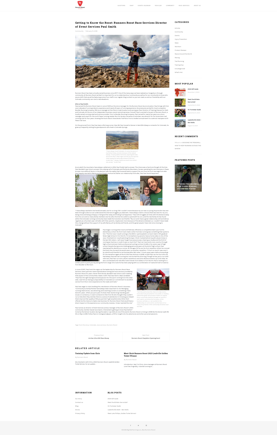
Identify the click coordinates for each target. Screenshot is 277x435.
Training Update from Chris (87, 353)
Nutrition (178, 47)
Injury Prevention (181, 39)
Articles (177, 28)
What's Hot (179, 72)
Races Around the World (183, 54)
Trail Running (179, 61)
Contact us (79, 402)
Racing (177, 58)
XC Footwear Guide (194, 110)
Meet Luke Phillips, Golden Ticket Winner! (122, 413)
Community (79, 31)
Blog (76, 406)
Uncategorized (180, 69)
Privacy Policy (80, 413)
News (177, 43)
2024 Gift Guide (193, 89)
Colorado (93, 325)
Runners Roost (112, 325)
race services (101, 325)
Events (177, 35)
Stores (77, 410)
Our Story (78, 399)
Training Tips (179, 65)
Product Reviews (180, 50)
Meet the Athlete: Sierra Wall (194, 100)
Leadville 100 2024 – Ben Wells (194, 121)
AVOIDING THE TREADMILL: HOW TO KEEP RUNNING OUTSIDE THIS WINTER (188, 146)
